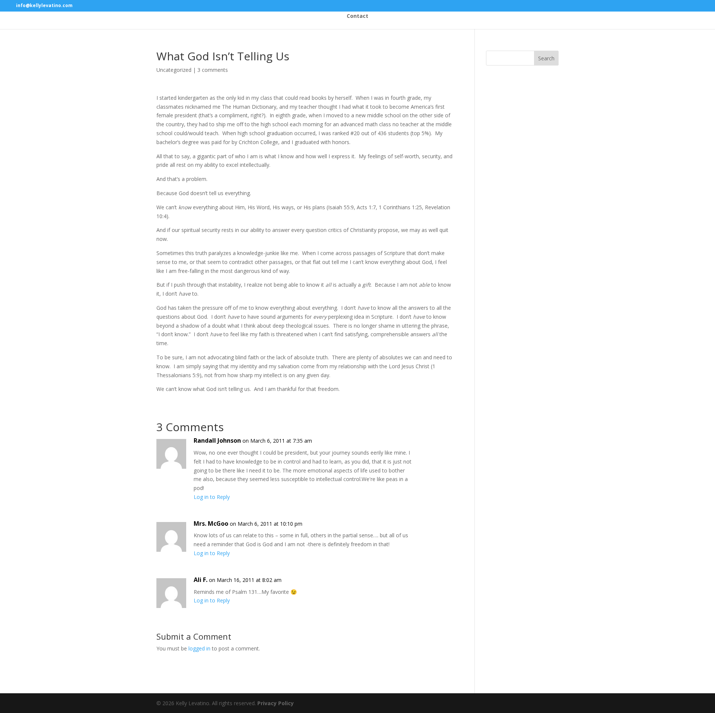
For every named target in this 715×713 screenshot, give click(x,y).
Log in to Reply (212, 496)
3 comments (212, 69)
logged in (199, 648)
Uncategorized (173, 69)
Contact (357, 16)
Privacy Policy (275, 703)
